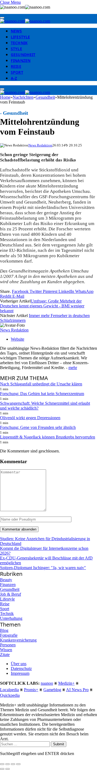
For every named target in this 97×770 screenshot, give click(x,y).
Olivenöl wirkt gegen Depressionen (30, 417)
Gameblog (52, 689)
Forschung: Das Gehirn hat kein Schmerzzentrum (42, 393)
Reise (16, 66)
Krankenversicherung (18, 640)
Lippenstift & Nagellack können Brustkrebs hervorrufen (47, 437)
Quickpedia (10, 695)
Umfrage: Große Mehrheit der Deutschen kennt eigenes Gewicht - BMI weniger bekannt (42, 306)
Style (16, 48)
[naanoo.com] (25, 21)
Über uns (18, 663)
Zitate (5, 654)
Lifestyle (20, 36)
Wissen (6, 649)
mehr (72, 367)
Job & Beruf (10, 594)
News (16, 31)
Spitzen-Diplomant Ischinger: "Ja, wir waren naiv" (43, 567)
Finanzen (20, 60)
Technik (19, 42)
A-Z (14, 78)
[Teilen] (7, 764)
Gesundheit (23, 54)
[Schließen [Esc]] (2, 764)
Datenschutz (21, 668)
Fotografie (9, 635)
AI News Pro (77, 689)
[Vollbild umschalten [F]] (13, 764)
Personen (8, 645)
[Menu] (2, 18)
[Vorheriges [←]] (2, 769)
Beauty (6, 579)
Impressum (20, 673)
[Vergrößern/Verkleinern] (18, 764)
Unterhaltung (11, 618)
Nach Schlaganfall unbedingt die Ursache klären (41, 384)
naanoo (47, 683)
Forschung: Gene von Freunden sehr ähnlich (38, 427)
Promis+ (31, 689)
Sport (17, 72)
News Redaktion (40, 145)
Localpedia (9, 689)
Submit (58, 744)
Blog (4, 630)
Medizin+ (66, 683)
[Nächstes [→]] (7, 769)
